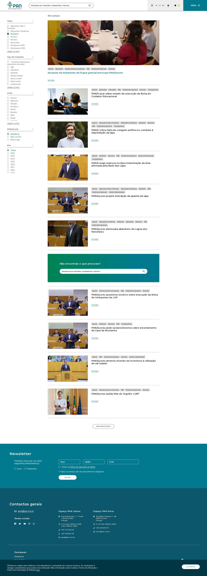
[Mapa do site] (152, 5)
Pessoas (112, 69)
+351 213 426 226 (67, 530)
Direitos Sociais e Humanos (75, 69)
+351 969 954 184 (67, 534)
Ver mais (51, 80)
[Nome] (71, 462)
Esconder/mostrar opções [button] (33, 21)
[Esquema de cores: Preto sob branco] (172, 5)
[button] (195, 5)
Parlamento (19, 556)
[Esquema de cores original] (168, 5)
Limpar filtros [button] (13, 51)
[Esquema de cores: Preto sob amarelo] (179, 5)
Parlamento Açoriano (99, 69)
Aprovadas (59, 69)
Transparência (153, 90)
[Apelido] (95, 462)
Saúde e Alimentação (146, 156)
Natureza (151, 123)
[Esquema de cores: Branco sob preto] (175, 5)
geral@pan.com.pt (26, 511)
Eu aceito (191, 567)
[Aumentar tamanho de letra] (163, 5)
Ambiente (142, 123)
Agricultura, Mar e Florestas (109, 123)
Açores (50, 69)
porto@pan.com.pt (103, 531)
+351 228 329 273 (102, 528)
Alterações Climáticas (129, 123)
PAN (88, 69)
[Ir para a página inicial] (14, 5)
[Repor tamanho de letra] (159, 5)
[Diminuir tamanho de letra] (157, 5)
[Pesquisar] (89, 5)
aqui (38, 570)
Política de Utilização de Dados (82, 467)
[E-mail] (123, 462)
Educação (112, 90)
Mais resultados (103, 426)
